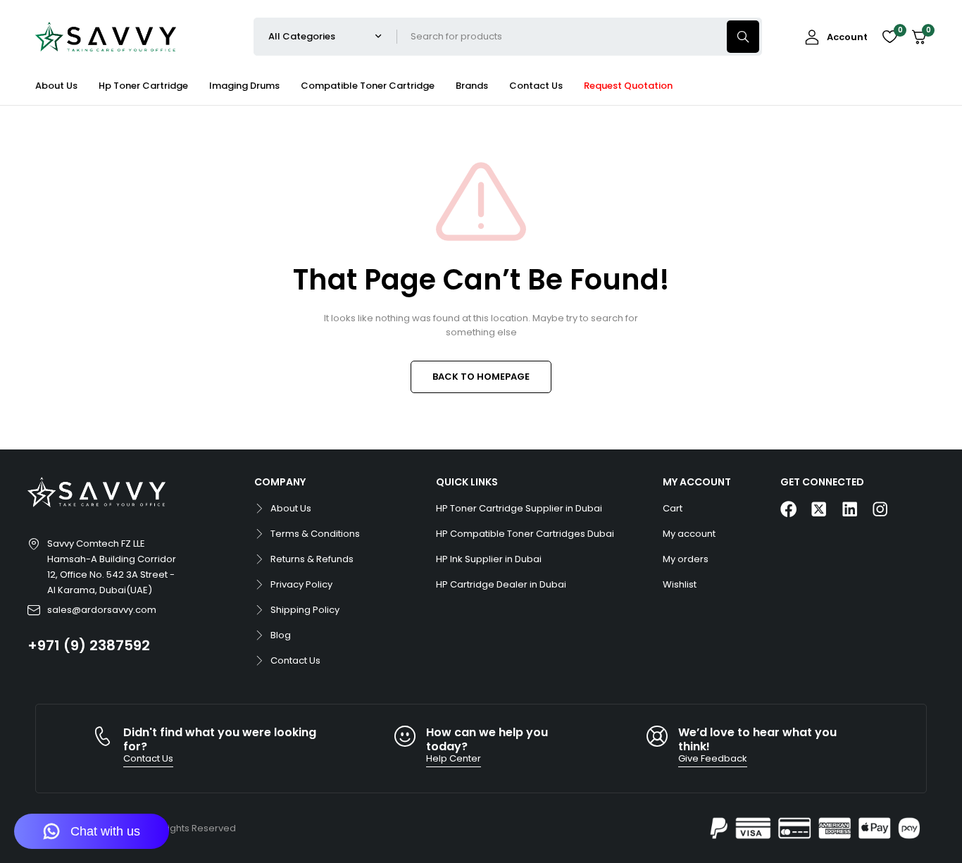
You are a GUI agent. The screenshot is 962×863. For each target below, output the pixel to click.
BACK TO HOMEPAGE (481, 376)
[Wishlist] (889, 36)
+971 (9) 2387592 (88, 645)
